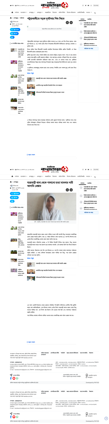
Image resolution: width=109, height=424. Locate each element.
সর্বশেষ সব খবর (88, 49)
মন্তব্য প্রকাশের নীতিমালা (72, 353)
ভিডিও (13, 5)
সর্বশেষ (17, 12)
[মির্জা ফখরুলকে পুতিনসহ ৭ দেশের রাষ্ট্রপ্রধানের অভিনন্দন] (88, 32)
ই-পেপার (96, 5)
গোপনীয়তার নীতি (55, 353)
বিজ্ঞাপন (91, 353)
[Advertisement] (17, 139)
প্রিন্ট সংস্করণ (16, 29)
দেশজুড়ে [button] (31, 12)
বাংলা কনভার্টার (83, 353)
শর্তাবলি (63, 353)
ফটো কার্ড (15, 33)
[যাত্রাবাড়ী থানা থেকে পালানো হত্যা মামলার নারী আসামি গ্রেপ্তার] (88, 25)
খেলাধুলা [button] (39, 12)
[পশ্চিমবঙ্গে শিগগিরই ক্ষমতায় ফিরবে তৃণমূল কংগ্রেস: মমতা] (88, 38)
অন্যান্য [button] (88, 12)
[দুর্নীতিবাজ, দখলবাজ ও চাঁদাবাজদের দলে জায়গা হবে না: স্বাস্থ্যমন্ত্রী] (88, 46)
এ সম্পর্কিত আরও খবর (17, 43)
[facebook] (11, 378)
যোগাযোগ (43, 354)
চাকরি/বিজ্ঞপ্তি (80, 12)
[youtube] (14, 378)
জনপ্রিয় (89, 19)
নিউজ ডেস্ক (15, 21)
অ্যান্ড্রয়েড (90, 377)
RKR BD (96, 382)
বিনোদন (55, 12)
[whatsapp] (17, 378)
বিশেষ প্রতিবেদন (71, 12)
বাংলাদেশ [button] (23, 12)
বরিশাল (22, 18)
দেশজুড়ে (16, 18)
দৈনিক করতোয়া (45, 353)
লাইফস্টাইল (62, 12)
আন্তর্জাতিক (48, 12)
